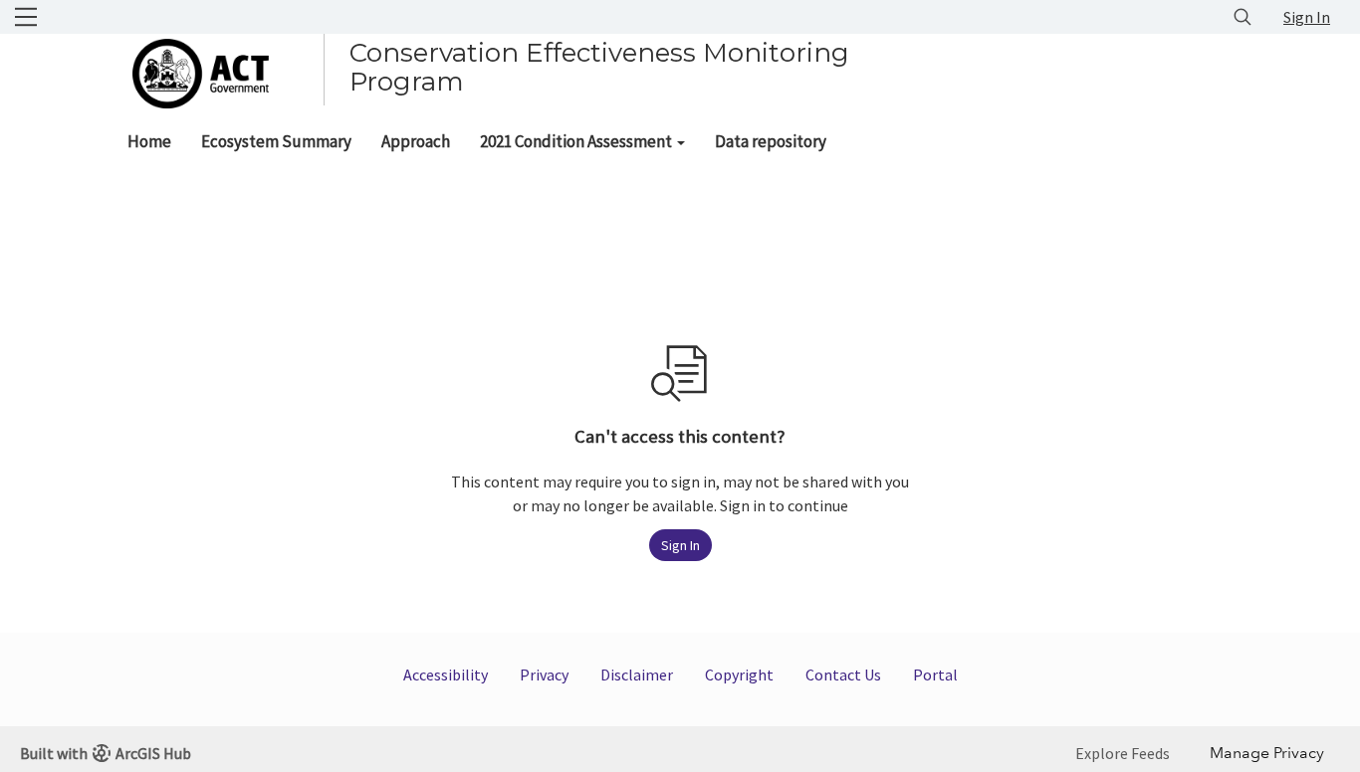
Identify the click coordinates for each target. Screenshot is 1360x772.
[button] (582, 141)
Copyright (739, 674)
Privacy (544, 674)
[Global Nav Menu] (26, 17)
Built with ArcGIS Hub (105, 753)
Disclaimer (636, 674)
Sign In (1306, 17)
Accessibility (445, 674)
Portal (935, 674)
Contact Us (843, 674)
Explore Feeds (1122, 753)
